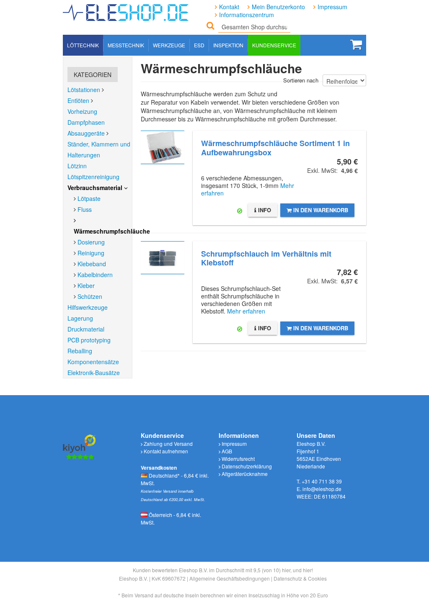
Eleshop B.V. (133, 578)
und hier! (303, 569)
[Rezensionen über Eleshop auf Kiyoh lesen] (79, 446)
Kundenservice (274, 45)
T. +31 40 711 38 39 (319, 481)
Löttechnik (83, 45)
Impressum (332, 7)
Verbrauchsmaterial (94, 187)
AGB (226, 451)
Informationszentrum (246, 14)
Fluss (85, 209)
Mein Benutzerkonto (278, 7)
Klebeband (92, 264)
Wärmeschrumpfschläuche (112, 231)
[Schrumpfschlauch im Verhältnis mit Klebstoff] (162, 258)
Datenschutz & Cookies (300, 578)
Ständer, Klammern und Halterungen (98, 149)
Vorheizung (82, 111)
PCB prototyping (89, 340)
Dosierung (91, 242)
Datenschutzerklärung (246, 466)
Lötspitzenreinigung (93, 176)
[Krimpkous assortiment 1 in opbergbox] (162, 147)
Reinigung (91, 253)
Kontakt (229, 7)
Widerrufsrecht (237, 458)
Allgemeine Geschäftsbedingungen (229, 578)
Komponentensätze (93, 361)
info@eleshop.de (321, 488)
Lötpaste (89, 198)
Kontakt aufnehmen (165, 451)
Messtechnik (126, 45)
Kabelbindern (95, 274)
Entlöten (78, 100)
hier (286, 569)
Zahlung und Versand (167, 443)
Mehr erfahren (246, 311)
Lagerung (80, 318)
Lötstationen (83, 89)
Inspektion (228, 45)
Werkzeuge (169, 45)
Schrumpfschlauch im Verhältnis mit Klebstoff (266, 258)
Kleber (86, 285)
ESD (199, 45)
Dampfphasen (86, 122)
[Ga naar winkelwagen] (356, 44)
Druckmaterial (85, 329)
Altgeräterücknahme (244, 473)
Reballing (79, 351)
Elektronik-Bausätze (93, 372)
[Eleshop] (127, 10)
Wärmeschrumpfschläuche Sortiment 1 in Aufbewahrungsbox (275, 148)
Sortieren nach (300, 80)
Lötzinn (77, 166)
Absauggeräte (86, 133)
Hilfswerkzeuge (87, 307)
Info (263, 210)
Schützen (90, 296)
